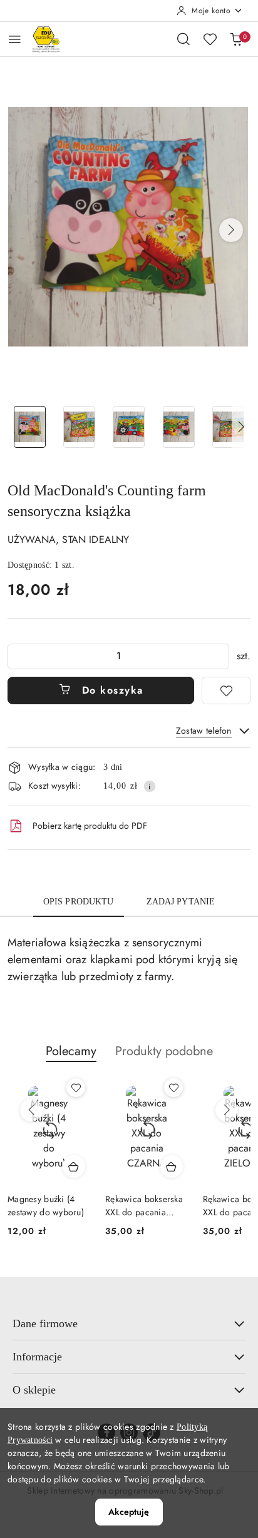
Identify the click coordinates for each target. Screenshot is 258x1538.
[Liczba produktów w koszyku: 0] (236, 39)
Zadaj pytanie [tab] (181, 901)
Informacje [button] (37, 1356)
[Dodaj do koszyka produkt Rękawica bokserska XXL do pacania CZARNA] (171, 1166)
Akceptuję (128, 1511)
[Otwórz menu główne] (15, 39)
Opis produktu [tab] (78, 901)
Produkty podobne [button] (164, 1051)
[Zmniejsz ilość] (17, 656)
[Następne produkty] (226, 1110)
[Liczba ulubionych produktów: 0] (210, 39)
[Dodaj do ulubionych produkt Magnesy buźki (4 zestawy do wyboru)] (75, 1087)
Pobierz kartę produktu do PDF (90, 825)
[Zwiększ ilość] (219, 656)
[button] (231, 230)
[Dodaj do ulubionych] (226, 690)
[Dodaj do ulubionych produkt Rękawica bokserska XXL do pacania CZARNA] (173, 1087)
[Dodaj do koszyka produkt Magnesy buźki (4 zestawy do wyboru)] (74, 1166)
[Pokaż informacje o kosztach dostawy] (150, 786)
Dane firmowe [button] (45, 1323)
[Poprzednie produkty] (31, 1110)
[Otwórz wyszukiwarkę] (183, 39)
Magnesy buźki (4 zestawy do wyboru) (46, 1205)
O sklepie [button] (34, 1390)
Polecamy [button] (71, 1051)
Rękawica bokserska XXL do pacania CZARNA (144, 1205)
